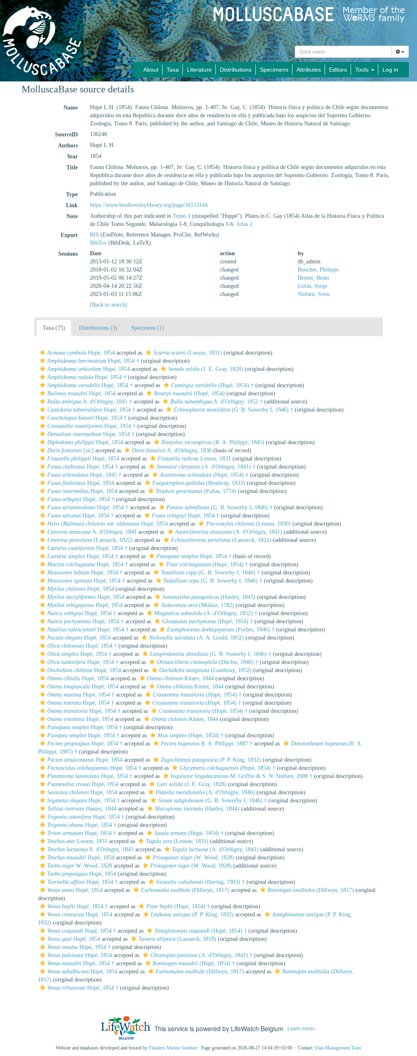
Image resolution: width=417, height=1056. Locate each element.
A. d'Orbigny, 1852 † (216, 402)
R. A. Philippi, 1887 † (206, 744)
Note (72, 216)
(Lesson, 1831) (187, 353)
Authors (68, 145)
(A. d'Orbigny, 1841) (228, 532)
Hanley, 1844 (81, 809)
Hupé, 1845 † (84, 475)
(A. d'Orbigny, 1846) (205, 792)
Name (71, 108)
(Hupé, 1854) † (212, 385)
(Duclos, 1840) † (207, 662)
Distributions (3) (98, 328)
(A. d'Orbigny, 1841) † (205, 467)
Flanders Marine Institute (173, 1048)
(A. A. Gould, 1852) (196, 638)
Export (69, 235)
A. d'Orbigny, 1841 (92, 532)
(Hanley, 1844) (197, 809)
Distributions (236, 69)
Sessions (68, 254)
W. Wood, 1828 (79, 866)
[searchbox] (343, 51)
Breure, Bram (313, 278)
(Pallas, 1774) (196, 491)
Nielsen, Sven (313, 294)
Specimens (274, 69)
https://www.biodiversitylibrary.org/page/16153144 (149, 205)
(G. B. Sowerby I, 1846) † (233, 410)
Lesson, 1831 (194, 459)
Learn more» (302, 1028)
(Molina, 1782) (197, 605)
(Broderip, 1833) (198, 483)
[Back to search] (108, 305)
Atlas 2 (244, 224)
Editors (338, 69)
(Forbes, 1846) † (220, 630)
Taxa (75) (54, 328)
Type (72, 194)
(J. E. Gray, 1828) (205, 369)
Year (72, 156)
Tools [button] (362, 69)
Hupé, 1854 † (93, 361)
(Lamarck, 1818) (177, 939)
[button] (42, 352)
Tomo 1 (182, 216)
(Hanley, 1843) (208, 597)
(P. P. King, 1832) (211, 760)
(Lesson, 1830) (248, 524)
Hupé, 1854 (81, 353)
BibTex (98, 243)
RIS (94, 235)
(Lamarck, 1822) (90, 540)
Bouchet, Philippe (318, 270)
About (150, 69)
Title (72, 167)
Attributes (308, 69)
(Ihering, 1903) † (200, 882)
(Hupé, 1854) (189, 393)
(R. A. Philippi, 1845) (212, 442)
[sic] (70, 450)
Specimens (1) (147, 328)
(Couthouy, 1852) (205, 670)
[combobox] (343, 52)
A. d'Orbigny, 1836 (172, 450)
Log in (390, 69)
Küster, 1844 (180, 678)
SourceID (66, 134)
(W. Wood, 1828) (193, 857)
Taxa (173, 69)
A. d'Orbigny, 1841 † (89, 402)
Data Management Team (338, 1048)
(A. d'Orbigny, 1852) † (205, 613)
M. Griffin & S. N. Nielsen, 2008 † (241, 776)
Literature (199, 69)
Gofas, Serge (312, 286)
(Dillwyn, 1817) (185, 890)
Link (72, 205)
